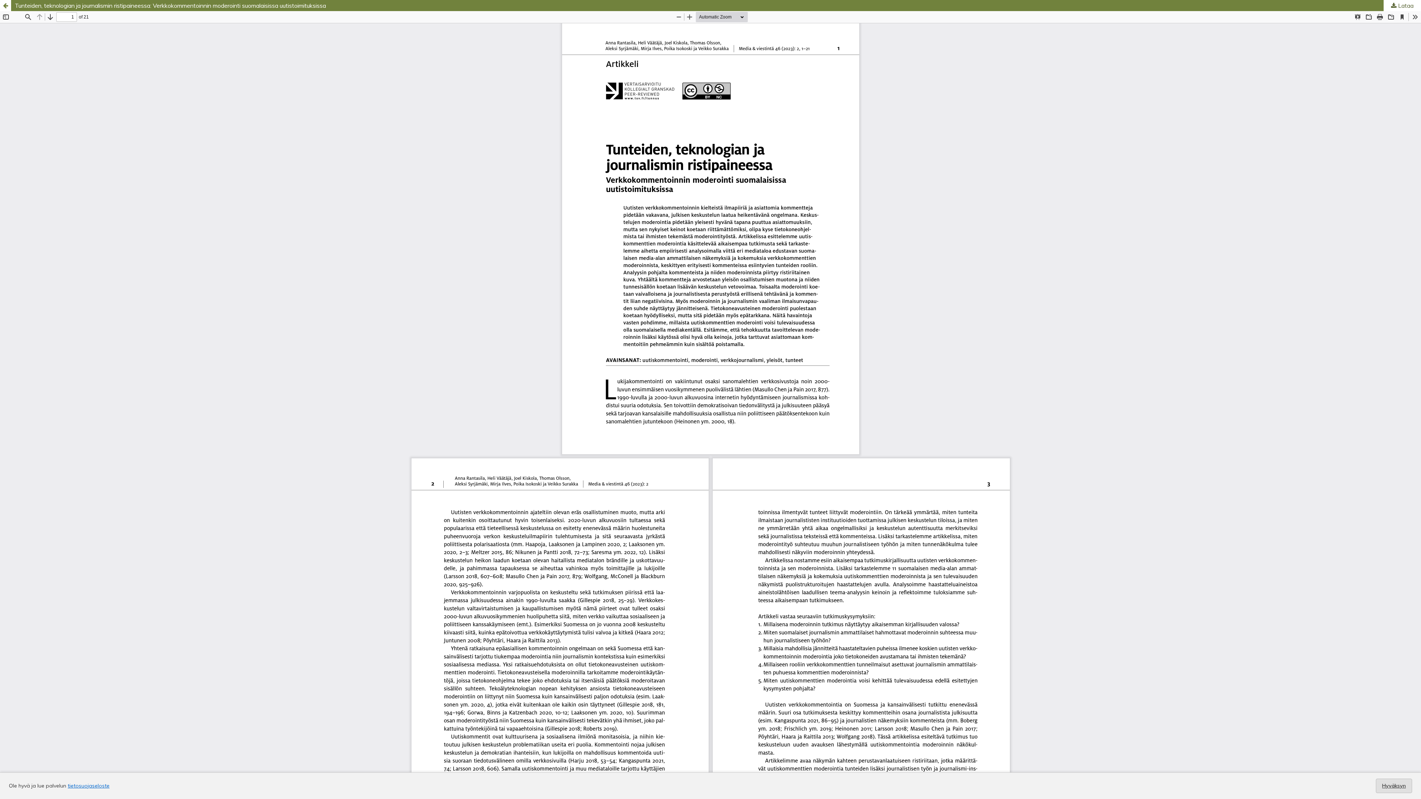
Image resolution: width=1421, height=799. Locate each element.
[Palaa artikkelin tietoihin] (5, 5)
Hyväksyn (1394, 785)
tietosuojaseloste (89, 785)
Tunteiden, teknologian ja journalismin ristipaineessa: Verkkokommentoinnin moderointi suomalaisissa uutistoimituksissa (170, 5)
